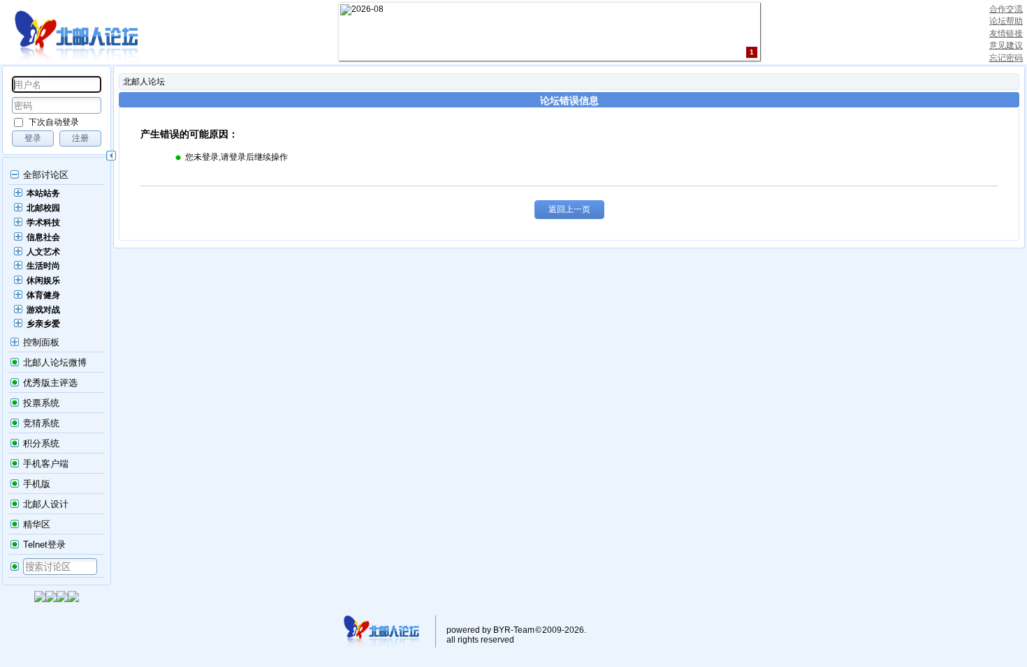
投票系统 (41, 403)
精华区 (36, 524)
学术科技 (43, 222)
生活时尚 (43, 266)
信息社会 (43, 237)
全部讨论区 (45, 175)
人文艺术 (43, 252)
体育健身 (43, 295)
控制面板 (41, 342)
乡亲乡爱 (43, 324)
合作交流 (1006, 9)
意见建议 (1006, 45)
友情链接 (1006, 33)
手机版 (36, 484)
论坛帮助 (1006, 21)
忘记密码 (1006, 58)
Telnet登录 (44, 544)
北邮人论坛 (144, 82)
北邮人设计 (45, 504)
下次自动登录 (54, 122)
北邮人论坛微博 (55, 362)
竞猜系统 (41, 423)
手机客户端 (45, 463)
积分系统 (41, 443)
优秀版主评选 (50, 382)
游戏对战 (43, 310)
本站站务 (43, 193)
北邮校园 (43, 208)
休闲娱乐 (43, 280)
